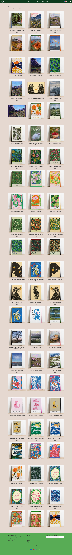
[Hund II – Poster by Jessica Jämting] (55, 292)
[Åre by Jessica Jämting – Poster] (55, 314)
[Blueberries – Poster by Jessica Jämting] (17, 246)
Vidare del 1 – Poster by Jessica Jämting (36, 75)
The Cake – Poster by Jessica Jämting (55, 143)
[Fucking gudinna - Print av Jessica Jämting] (36, 314)
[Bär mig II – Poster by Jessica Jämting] (17, 156)
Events (33, 1)
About (43, 1)
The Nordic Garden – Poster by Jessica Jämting (36, 166)
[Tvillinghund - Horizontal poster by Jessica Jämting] (36, 88)
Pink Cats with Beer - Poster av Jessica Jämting (36, 415)
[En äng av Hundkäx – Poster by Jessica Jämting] (36, 473)
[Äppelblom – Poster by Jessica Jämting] (55, 156)
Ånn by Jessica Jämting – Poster (36, 347)
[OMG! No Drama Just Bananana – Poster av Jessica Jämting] (36, 269)
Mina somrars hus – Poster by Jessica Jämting (17, 30)
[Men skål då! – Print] (36, 382)
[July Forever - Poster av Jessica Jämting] (17, 201)
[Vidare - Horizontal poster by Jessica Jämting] (17, 110)
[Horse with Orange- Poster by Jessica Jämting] (55, 269)
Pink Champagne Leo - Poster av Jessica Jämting (17, 415)
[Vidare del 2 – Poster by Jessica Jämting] (17, 88)
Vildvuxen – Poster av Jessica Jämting (17, 234)
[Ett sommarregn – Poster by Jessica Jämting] (55, 110)
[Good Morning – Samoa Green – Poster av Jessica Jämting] (36, 428)
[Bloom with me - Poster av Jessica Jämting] (17, 518)
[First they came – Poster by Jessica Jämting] (55, 473)
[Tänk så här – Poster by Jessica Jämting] (17, 496)
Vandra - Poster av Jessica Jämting (55, 370)
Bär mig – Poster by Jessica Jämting (55, 75)
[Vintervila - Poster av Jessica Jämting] (55, 496)
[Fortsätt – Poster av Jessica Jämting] (55, 42)
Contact (46, 1)
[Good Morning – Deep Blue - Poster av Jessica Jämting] (55, 428)
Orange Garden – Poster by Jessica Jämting (36, 234)
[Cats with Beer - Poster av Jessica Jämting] (17, 428)
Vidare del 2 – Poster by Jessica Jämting (17, 98)
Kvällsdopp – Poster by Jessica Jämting (55, 98)
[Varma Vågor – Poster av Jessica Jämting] (36, 42)
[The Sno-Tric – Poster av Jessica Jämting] (55, 337)
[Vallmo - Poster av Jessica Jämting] (36, 201)
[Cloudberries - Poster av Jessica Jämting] (17, 473)
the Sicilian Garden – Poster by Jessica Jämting (55, 234)
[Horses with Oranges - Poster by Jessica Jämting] (17, 269)
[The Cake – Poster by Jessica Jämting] (55, 133)
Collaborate (28, 539)
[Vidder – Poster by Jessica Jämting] (36, 20)
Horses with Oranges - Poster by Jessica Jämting (17, 279)
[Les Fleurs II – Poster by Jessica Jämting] (17, 133)
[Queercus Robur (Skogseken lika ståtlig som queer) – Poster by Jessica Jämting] (17, 337)
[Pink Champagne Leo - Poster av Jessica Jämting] (17, 405)
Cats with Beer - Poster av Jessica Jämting (17, 438)
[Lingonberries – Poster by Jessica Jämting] (36, 246)
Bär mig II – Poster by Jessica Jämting (17, 166)
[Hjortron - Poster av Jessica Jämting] (36, 110)
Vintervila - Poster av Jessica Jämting (55, 506)
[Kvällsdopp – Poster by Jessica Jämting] (55, 88)
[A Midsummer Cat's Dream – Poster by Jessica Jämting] (36, 133)
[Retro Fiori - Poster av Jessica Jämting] (36, 518)
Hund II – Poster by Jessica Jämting (55, 302)
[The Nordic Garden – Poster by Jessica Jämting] (36, 156)
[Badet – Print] (55, 382)
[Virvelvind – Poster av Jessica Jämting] (55, 20)
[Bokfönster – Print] (17, 382)
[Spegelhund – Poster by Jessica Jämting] (36, 292)
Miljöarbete (28, 540)
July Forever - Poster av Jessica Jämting (17, 211)
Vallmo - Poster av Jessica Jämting (36, 211)
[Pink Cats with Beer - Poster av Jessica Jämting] (36, 405)
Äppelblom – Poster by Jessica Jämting (55, 166)
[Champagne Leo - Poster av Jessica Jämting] (55, 405)
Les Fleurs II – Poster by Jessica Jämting (17, 143)
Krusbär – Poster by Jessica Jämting (55, 211)
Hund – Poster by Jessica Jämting (17, 302)
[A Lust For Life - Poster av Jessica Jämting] (36, 178)
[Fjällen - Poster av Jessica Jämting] (17, 450)
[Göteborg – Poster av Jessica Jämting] (17, 360)
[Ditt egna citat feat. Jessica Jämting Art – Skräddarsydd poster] (36, 360)
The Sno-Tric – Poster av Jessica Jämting (55, 347)
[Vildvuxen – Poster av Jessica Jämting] (17, 224)
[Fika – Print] (55, 450)
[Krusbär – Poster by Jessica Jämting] (55, 201)
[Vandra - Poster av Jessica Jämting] (55, 360)
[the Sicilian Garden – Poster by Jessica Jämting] (55, 224)
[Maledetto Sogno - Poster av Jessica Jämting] (55, 178)
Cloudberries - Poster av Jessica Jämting (17, 483)
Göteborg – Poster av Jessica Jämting (17, 370)
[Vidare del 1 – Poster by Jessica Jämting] (36, 65)
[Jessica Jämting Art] (2, 1)
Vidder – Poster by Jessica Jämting (36, 30)
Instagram (28, 541)
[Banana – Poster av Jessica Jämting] (17, 314)
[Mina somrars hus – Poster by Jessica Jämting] (17, 20)
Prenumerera (61, 537)
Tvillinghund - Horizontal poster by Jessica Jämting (36, 98)
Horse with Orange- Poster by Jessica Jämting (55, 279)
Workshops (38, 1)
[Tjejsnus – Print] (36, 450)
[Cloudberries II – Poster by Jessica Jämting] (55, 246)
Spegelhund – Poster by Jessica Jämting (36, 302)
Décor (29, 1)
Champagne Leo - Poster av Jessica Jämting (55, 415)
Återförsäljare (29, 542)
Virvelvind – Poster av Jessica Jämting (55, 30)
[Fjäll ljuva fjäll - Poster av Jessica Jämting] (55, 518)
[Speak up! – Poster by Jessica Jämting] (36, 496)
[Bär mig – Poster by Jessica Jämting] (55, 65)
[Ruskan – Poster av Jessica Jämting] (17, 42)
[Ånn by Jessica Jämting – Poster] (36, 337)
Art (25, 1)
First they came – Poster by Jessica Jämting (55, 483)
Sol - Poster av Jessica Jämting (17, 75)
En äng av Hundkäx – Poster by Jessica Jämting (36, 483)
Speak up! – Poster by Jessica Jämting (36, 506)
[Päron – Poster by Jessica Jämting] (17, 178)
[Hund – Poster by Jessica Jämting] (17, 292)
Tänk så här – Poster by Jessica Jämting (17, 506)
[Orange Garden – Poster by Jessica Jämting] (36, 224)
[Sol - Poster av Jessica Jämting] (17, 65)
